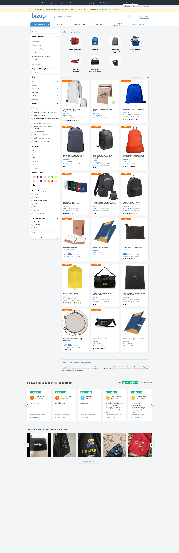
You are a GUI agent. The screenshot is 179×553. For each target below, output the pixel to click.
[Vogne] (115, 61)
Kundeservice (127, 6)
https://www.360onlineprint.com (110, 9)
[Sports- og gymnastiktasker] (95, 61)
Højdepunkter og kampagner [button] (43, 69)
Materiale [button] (35, 146)
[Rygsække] (95, 41)
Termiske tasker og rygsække (135, 50)
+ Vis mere (34, 59)
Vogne (115, 69)
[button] (45, 81)
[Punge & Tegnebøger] (75, 61)
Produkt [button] (35, 103)
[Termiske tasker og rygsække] (135, 41)
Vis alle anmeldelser (88, 461)
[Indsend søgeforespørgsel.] (33, 31)
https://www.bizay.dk (63, 9)
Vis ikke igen (130, 3)
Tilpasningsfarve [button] (38, 218)
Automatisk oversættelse (37, 415)
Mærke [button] (34, 77)
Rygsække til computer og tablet (115, 51)
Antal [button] (34, 233)
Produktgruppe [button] (38, 37)
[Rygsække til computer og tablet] (115, 41)
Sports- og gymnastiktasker (95, 70)
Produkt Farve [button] (37, 173)
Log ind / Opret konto (138, 24)
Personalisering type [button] (40, 191)
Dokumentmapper (75, 49)
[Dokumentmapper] (75, 41)
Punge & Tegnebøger (75, 70)
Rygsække (95, 49)
